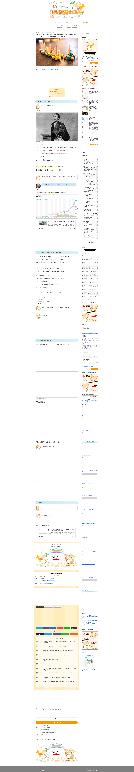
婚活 (91, 166)
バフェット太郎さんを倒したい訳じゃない (57, 93)
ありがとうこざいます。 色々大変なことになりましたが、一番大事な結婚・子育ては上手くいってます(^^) (90, 331)
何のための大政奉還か (53, 91)
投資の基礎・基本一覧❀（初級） (91, 167)
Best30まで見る (95, 144)
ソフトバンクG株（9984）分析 (91, 174)
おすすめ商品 (91, 221)
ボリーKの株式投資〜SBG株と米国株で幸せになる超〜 (90, 401)
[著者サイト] (40, 634)
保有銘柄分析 (91, 191)
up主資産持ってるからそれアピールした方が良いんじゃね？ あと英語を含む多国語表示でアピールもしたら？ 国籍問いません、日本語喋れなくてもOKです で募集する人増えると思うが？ (90, 363)
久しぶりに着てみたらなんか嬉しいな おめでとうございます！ (90, 339)
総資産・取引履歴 (91, 173)
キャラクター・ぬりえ (91, 231)
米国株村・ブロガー (91, 228)
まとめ (51, 96)
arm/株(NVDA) (91, 187)
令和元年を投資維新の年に (54, 94)
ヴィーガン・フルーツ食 (91, 163)
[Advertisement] (57, 78)
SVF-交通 (92, 180)
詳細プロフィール (95, 63)
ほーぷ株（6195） (91, 212)
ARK (91, 197)
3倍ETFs (91, 195)
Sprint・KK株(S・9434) (91, 188)
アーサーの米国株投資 (86, 627)
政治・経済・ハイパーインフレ (91, 222)
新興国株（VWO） (91, 217)
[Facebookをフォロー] (57, 634)
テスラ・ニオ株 (91, 192)
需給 (91, 159)
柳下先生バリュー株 (91, 199)
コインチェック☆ (49, 583)
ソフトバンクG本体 (91, 176)
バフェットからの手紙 (91, 224)
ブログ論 (91, 225)
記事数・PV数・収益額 (40, 606)
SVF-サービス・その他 (92, 184)
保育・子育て (91, 232)
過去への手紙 (91, 236)
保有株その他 (91, 202)
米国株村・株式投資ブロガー (49, 606)
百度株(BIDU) (91, 201)
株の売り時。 (91, 162)
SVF (91, 177)
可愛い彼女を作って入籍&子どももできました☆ (90, 333)
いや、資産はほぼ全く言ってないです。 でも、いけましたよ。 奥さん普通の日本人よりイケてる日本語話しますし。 (90, 346)
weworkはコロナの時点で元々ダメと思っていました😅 (90, 354)
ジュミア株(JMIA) (91, 194)
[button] (97, 33)
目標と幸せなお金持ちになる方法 (91, 169)
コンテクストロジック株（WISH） (91, 214)
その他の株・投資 (91, 218)
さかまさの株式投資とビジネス (88, 398)
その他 (91, 238)
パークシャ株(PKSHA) (91, 204)
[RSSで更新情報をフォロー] (74, 634)
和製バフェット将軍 (57, 606)
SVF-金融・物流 (92, 181)
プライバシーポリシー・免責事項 (93, 768)
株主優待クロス (91, 209)
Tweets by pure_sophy (86, 253)
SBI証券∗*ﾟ (52, 578)
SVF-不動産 (92, 183)
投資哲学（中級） (91, 170)
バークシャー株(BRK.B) (91, 215)
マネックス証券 (51, 580)
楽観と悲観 (91, 160)
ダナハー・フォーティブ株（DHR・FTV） (91, 206)
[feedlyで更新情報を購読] (65, 634)
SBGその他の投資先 (91, 190)
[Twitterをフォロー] (48, 634)
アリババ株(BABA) (91, 185)
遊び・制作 (91, 235)
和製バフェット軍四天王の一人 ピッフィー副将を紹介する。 (48, 69)
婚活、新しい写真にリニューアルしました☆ (89, 348)
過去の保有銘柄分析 (91, 210)
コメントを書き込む (56, 722)
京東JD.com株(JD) (91, 207)
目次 (56, 89)
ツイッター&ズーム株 (92, 198)
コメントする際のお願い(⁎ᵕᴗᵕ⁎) (42, 729)
